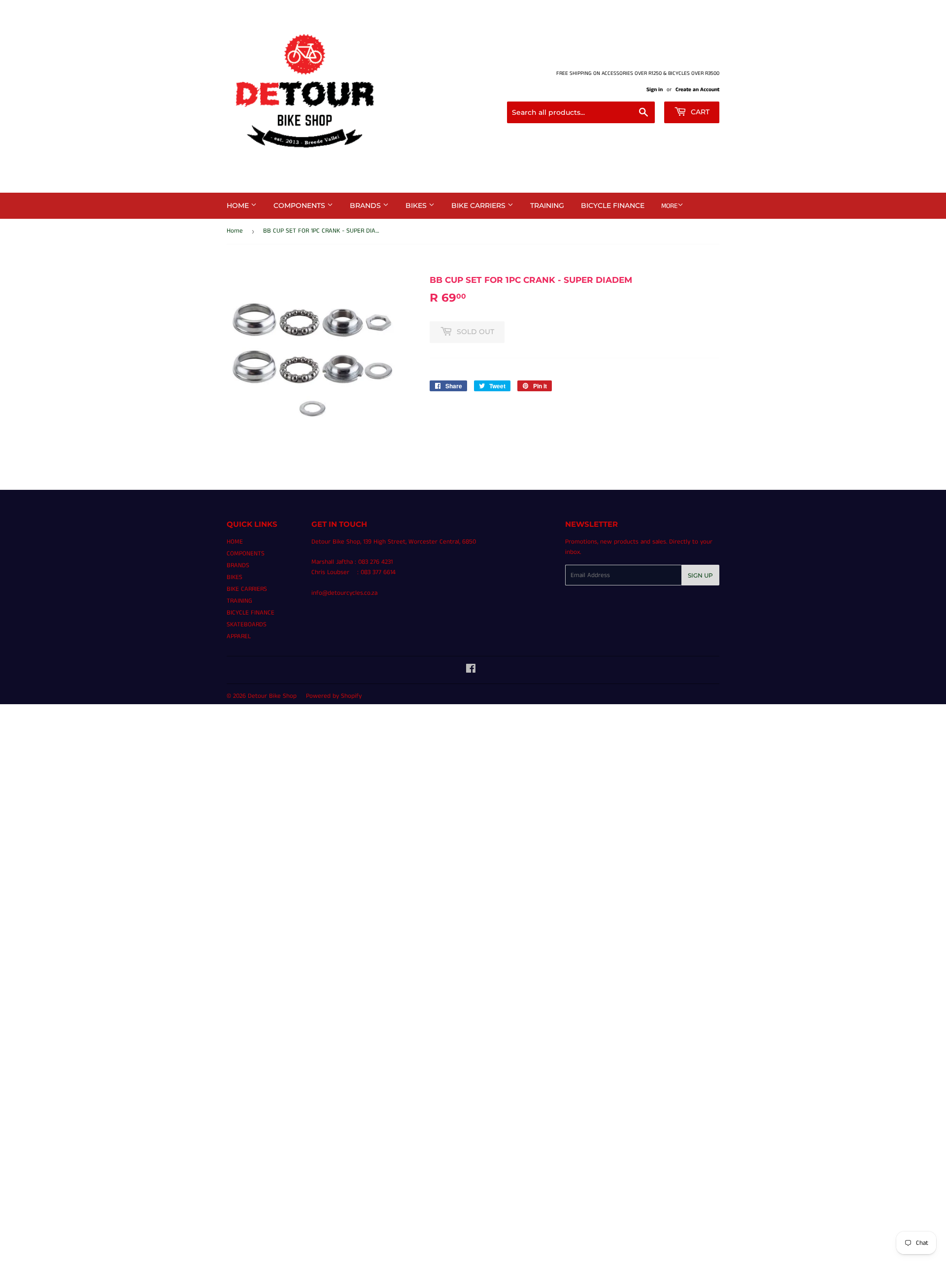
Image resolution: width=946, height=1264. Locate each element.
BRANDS (366, 205)
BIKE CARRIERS (479, 205)
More (669, 206)
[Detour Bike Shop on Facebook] (471, 670)
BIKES (417, 205)
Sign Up (700, 575)
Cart (699, 111)
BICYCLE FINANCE (612, 205)
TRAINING (547, 205)
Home (235, 231)
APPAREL (239, 636)
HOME (239, 205)
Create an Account (697, 90)
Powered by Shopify (334, 696)
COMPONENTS (300, 205)
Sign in (654, 90)
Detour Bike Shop (272, 696)
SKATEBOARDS (247, 624)
